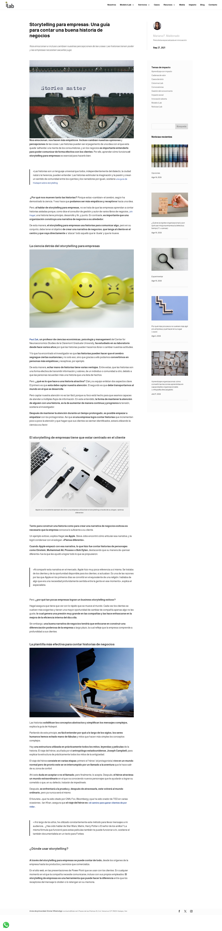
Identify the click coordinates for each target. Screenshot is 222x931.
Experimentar (157, 276)
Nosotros (111, 5)
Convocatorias (157, 87)
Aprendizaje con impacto (161, 71)
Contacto (213, 5)
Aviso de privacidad (37, 911)
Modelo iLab (156, 103)
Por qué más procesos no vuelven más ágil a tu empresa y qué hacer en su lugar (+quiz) (169, 329)
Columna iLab (157, 83)
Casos (157, 5)
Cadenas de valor (158, 75)
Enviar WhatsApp (54, 911)
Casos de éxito (157, 79)
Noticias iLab (156, 107)
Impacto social (157, 95)
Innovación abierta (159, 99)
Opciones (155, 173)
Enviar (163, 923)
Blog (202, 5)
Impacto (192, 5)
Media (182, 5)
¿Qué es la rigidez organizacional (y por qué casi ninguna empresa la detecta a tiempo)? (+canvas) (168, 225)
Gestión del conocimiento (162, 91)
